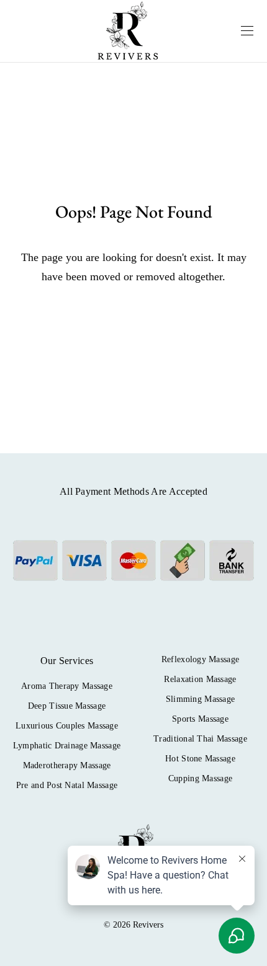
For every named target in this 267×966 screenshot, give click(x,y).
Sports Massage (200, 719)
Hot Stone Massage (200, 758)
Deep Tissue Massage (67, 706)
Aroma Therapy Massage (66, 686)
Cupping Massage (200, 778)
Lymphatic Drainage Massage (66, 745)
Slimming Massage (200, 699)
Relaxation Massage (200, 679)
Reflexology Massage (200, 659)
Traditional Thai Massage (200, 738)
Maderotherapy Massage (67, 765)
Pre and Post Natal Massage (66, 785)
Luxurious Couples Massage (67, 725)
